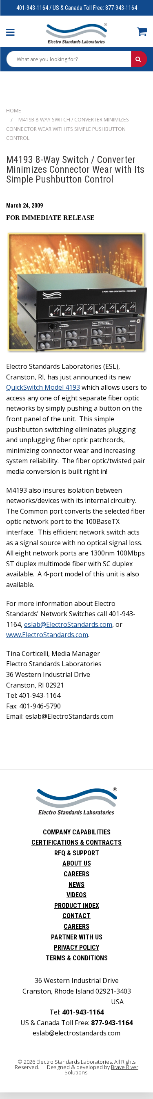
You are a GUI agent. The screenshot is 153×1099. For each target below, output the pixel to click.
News (76, 885)
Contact (76, 916)
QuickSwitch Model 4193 (43, 387)
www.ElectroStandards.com (47, 634)
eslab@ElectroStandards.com (68, 624)
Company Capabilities (77, 832)
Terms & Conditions (77, 958)
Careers (76, 874)
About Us (76, 863)
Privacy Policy (76, 947)
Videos (76, 895)
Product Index (76, 905)
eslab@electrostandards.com (76, 1032)
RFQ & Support (76, 853)
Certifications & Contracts (76, 842)
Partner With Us (76, 937)
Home (13, 110)
